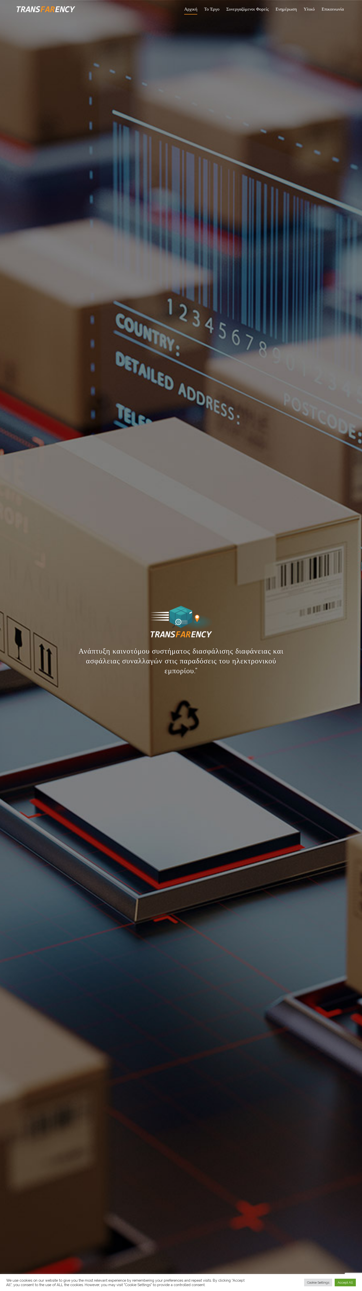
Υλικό (309, 9)
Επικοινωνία (333, 9)
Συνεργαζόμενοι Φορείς (247, 9)
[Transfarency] (45, 8)
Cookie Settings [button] (318, 1282)
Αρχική (190, 9)
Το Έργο (211, 9)
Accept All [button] (345, 1282)
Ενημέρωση (286, 9)
